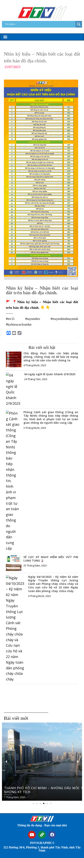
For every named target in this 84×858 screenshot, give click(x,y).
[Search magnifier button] (78, 24)
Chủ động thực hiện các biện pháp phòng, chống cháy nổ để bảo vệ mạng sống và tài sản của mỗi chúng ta (50, 356)
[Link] (42, 835)
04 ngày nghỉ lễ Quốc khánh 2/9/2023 (49, 374)
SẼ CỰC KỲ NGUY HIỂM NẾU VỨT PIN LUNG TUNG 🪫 (50, 558)
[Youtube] (32, 835)
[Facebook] (52, 835)
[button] (5, 37)
